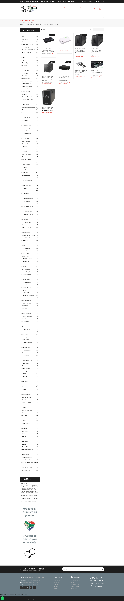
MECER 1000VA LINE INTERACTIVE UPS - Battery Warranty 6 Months (47, 78)
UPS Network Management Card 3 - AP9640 (96, 72)
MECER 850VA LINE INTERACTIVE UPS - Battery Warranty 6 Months (96, 51)
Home (21, 22)
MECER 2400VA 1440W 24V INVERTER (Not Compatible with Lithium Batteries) (64, 78)
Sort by (90, 29)
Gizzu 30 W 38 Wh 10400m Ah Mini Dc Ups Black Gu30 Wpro (48, 50)
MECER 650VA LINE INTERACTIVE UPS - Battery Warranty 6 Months (80, 51)
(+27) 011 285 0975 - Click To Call (31, 584)
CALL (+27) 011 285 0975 (71, 7)
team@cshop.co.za (86, 7)
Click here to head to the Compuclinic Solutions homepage (29, 497)
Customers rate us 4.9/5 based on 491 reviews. (17, 594)
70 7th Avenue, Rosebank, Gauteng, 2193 (34, 580)
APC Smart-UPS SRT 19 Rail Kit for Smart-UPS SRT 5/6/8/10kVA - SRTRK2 (81, 72)
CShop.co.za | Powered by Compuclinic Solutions (33, 599)
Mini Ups (60, 49)
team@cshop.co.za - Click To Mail (31, 582)
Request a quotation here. (36, 577)
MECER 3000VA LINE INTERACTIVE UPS (47, 108)
